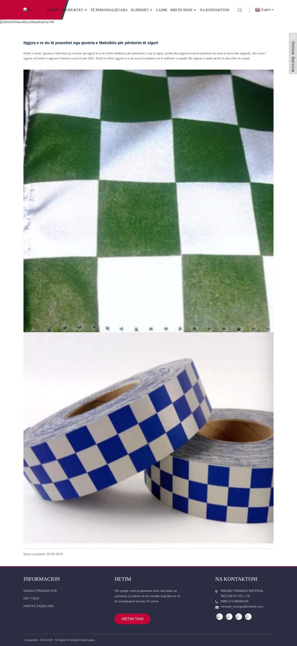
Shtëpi (53, 10)
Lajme (161, 10)
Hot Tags (31, 598)
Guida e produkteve (40, 591)
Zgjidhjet (140, 10)
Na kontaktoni (214, 10)
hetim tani (132, 619)
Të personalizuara (109, 10)
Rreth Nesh (181, 10)
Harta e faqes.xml (38, 606)
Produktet (72, 10)
